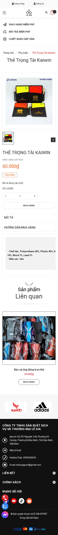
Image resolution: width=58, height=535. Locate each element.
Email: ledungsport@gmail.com (25, 465)
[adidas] (42, 406)
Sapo (36, 517)
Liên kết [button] (8, 473)
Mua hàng (29, 205)
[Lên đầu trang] (48, 518)
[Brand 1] (16, 406)
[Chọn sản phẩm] (29, 338)
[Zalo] (5, 506)
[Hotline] (5, 498)
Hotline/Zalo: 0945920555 (23, 457)
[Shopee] (29, 501)
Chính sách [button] (11, 482)
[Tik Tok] (21, 501)
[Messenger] (5, 514)
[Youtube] (13, 501)
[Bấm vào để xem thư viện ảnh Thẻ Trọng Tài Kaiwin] (29, 101)
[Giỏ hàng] (52, 11)
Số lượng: (8, 188)
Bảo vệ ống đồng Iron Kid (29, 369)
